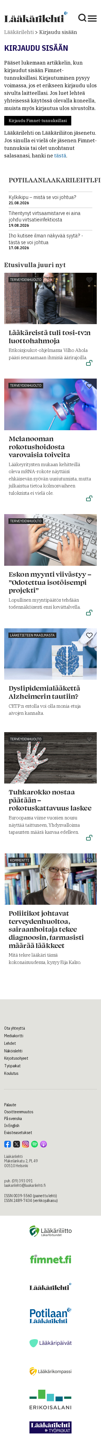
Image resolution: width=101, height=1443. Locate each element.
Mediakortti (13, 1035)
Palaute (10, 1104)
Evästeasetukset (18, 1132)
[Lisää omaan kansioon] (89, 280)
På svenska (13, 1118)
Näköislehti (13, 1050)
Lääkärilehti (19, 32)
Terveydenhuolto (26, 279)
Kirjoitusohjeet (16, 1058)
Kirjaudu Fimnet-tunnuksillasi (38, 120)
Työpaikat (12, 1065)
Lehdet (10, 1043)
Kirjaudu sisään (58, 32)
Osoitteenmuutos (18, 1111)
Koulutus (11, 1073)
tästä (60, 155)
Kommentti (19, 860)
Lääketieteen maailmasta (32, 635)
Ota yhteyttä (14, 1028)
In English (11, 1125)
